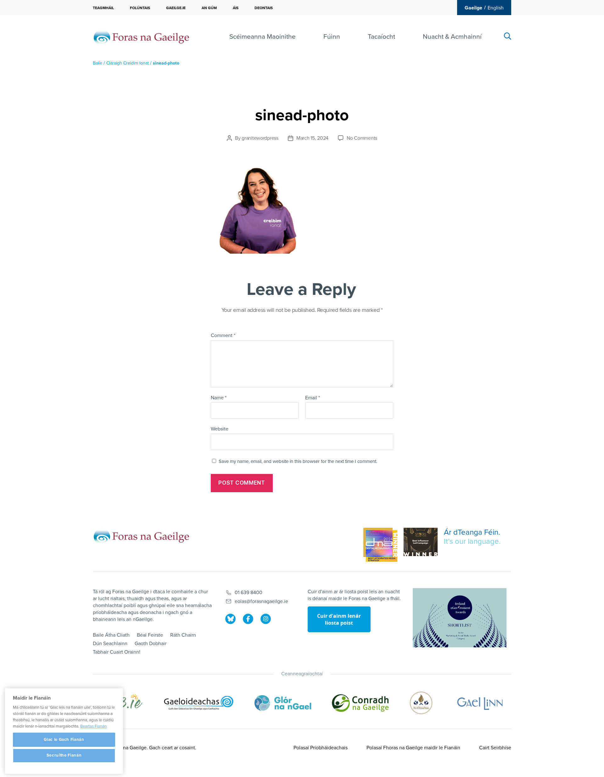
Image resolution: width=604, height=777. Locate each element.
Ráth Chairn (183, 635)
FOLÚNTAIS (140, 8)
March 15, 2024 (312, 138)
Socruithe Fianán (64, 755)
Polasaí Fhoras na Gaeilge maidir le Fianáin (413, 748)
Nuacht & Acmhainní (452, 37)
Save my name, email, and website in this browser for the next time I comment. (298, 461)
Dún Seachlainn (110, 643)
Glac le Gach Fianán (64, 739)
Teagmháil (103, 8)
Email (312, 398)
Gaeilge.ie (176, 8)
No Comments (362, 138)
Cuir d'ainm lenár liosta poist (339, 619)
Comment (223, 336)
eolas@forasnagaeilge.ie (261, 601)
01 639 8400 (248, 592)
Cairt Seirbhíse (495, 748)
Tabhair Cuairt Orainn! (116, 652)
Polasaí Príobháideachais (321, 748)
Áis (235, 8)
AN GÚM (209, 8)
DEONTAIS (263, 8)
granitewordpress (260, 138)
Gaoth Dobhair (150, 643)
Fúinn (331, 37)
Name (218, 398)
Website (219, 429)
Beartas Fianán (93, 726)
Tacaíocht (381, 37)
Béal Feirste (150, 635)
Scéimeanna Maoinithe (262, 37)
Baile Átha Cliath (111, 635)
